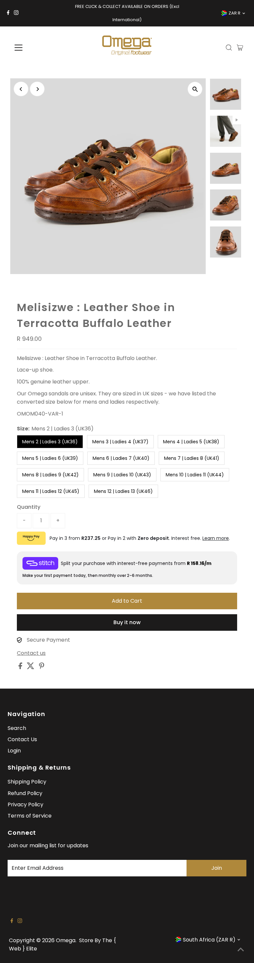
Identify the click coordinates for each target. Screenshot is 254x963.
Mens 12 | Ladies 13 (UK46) (123, 491)
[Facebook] (8, 13)
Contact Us (22, 739)
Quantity (28, 507)
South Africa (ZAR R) (209, 939)
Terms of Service (30, 816)
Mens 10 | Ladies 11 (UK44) (195, 474)
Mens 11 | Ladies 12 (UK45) (50, 491)
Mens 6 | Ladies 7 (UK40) (121, 458)
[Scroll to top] (240, 949)
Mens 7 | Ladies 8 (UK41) (191, 458)
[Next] (37, 89)
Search (17, 728)
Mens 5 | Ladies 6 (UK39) (50, 458)
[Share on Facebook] (21, 667)
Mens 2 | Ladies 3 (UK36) (50, 441)
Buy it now (127, 622)
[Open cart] (240, 48)
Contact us (31, 653)
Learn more (215, 538)
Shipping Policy (27, 781)
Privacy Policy (25, 804)
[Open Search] (229, 48)
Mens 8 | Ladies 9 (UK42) (50, 474)
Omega (65, 940)
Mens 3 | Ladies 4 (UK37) (120, 441)
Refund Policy (25, 793)
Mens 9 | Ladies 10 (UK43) (122, 474)
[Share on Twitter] (31, 667)
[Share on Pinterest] (41, 667)
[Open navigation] (38, 47)
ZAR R (234, 13)
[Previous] (21, 89)
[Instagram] (16, 13)
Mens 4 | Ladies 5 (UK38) (191, 441)
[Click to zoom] (195, 89)
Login (14, 750)
